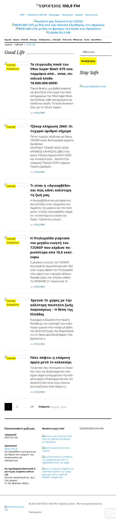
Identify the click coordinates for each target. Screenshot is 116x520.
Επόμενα (46, 407)
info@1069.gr (11, 448)
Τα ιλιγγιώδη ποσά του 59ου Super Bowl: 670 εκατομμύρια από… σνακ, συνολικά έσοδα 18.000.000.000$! (52, 73)
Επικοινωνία (91, 15)
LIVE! (22, 15)
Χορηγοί (79, 15)
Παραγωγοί (67, 15)
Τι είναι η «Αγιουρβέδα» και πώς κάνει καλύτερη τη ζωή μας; (50, 190)
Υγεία (87, 39)
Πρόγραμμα (54, 15)
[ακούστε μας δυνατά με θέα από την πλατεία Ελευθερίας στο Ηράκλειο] (58, 441)
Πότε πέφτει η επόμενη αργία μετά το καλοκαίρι (51, 359)
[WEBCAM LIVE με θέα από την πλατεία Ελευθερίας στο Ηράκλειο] (58, 25)
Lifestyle (56, 39)
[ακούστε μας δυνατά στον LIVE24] (58, 21)
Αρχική (8, 39)
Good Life (11, 65)
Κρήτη (16, 39)
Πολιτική (67, 39)
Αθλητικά (77, 39)
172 (32, 406)
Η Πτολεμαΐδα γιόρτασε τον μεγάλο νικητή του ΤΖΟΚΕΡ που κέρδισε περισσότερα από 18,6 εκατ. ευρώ (51, 247)
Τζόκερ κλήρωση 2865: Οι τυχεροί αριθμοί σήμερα (51, 128)
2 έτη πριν (40, 112)
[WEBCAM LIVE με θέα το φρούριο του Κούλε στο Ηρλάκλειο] (58, 29)
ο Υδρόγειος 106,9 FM (37, 15)
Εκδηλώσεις (45, 39)
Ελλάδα (24, 39)
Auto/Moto (96, 39)
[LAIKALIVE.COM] (58, 32)
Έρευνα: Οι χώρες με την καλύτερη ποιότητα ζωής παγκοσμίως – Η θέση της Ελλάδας (51, 307)
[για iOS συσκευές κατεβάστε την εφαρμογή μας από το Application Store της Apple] (58, 462)
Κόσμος (33, 39)
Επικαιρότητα (13, 69)
